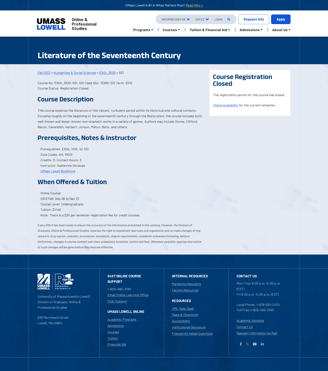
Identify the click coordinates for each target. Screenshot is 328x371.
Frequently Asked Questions (192, 333)
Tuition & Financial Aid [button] (208, 29)
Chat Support (117, 301)
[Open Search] (228, 19)
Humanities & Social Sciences (75, 72)
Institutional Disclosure (189, 327)
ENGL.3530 (107, 72)
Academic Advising (250, 320)
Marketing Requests (186, 284)
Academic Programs (121, 319)
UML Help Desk (183, 308)
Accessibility (181, 321)
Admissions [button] (250, 29)
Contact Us (245, 327)
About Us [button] (280, 29)
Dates (200, 19)
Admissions (115, 326)
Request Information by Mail (257, 333)
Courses (113, 332)
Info (254, 19)
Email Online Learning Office (127, 295)
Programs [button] (141, 29)
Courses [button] (170, 29)
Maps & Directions (185, 314)
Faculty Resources (185, 290)
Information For (173, 19)
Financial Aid (116, 344)
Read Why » (194, 5)
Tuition (112, 338)
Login (218, 19)
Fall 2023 (44, 72)
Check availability (225, 105)
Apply (281, 19)
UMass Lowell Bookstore (58, 171)
